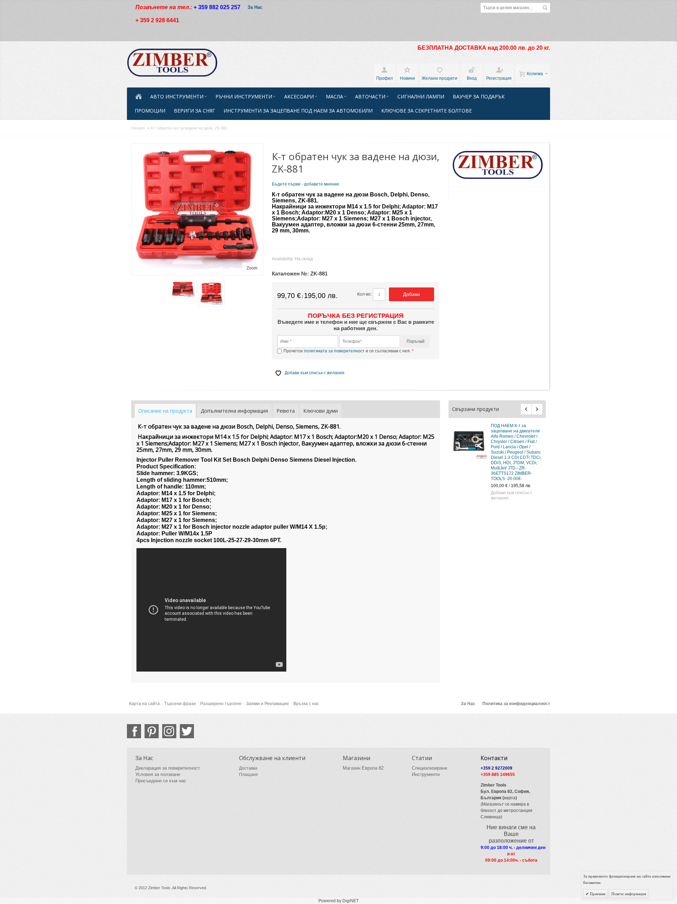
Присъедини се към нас (160, 780)
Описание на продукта (165, 410)
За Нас (255, 7)
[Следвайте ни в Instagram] (169, 731)
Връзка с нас (306, 703)
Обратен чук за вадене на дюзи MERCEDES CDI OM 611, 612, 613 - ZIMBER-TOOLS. (512, 491)
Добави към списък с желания (507, 474)
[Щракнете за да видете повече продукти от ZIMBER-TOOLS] (498, 165)
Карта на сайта (144, 703)
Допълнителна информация (234, 410)
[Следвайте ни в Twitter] (187, 731)
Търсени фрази (180, 703)
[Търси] (545, 8)
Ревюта (285, 410)
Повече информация (628, 894)
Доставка (248, 768)
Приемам (597, 894)
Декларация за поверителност (167, 768)
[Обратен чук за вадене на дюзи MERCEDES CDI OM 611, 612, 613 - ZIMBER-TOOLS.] (465, 499)
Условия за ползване (157, 774)
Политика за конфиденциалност (516, 703)
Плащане (248, 774)
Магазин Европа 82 (363, 768)
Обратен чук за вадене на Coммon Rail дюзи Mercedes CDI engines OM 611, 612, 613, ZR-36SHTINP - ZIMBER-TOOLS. (510, 439)
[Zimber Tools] (172, 62)
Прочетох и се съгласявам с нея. (347, 350)
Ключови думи (320, 410)
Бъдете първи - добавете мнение (305, 184)
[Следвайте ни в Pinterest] (152, 731)
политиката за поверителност (334, 350)
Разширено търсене (221, 703)
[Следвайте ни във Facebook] (134, 731)
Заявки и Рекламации (267, 703)
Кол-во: (364, 294)
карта (510, 797)
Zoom (251, 268)
